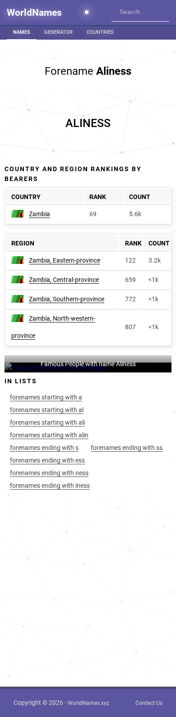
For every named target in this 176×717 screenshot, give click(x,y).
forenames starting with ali (47, 422)
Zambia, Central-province (64, 279)
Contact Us (148, 703)
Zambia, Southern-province (66, 299)
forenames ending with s (44, 447)
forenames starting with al (46, 409)
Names (21, 32)
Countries (100, 32)
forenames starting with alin (49, 435)
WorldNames (34, 12)
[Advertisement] (88, 123)
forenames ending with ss (126, 447)
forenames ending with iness (50, 485)
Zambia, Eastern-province (64, 260)
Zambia (39, 214)
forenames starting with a (46, 397)
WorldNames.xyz (88, 703)
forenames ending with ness (49, 472)
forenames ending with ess (47, 460)
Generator (58, 32)
